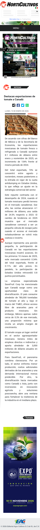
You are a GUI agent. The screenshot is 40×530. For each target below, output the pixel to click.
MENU (16, 28)
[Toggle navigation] (24, 28)
